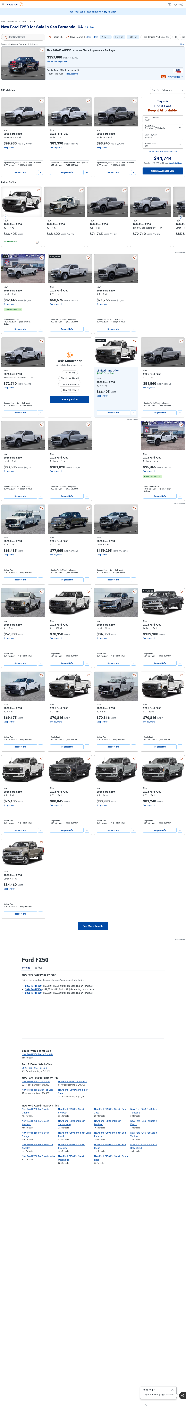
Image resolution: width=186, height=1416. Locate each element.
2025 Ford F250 (33, 993)
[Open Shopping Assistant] (182, 1395)
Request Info (20, 172)
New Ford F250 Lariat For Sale (37, 1089)
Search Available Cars (162, 171)
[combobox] (23, 37)
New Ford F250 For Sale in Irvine (38, 1156)
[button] (169, 4)
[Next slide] (180, 217)
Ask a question (70, 399)
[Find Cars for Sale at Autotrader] (15, 4)
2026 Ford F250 (33, 989)
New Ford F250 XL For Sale (36, 1081)
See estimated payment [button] (57, 62)
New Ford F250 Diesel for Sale (37, 1054)
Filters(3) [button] (58, 37)
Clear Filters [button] (92, 37)
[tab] (26, 967)
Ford (24, 22)
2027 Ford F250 (33, 986)
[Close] (172, 1390)
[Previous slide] (5, 217)
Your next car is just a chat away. (93, 11)
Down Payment (151, 135)
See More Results (93, 926)
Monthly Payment (152, 117)
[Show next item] (133, 352)
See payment (9, 147)
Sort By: (156, 90)
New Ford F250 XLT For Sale (72, 1081)
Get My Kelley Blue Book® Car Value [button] (163, 151)
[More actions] (40, 172)
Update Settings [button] (175, 163)
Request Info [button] (72, 74)
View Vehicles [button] (174, 77)
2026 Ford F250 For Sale (34, 1068)
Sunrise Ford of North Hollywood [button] (61, 70)
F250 (32, 22)
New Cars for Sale (9, 22)
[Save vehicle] (42, 50)
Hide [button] (181, 44)
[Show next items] (180, 37)
